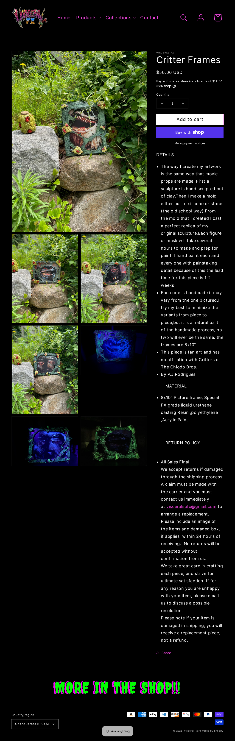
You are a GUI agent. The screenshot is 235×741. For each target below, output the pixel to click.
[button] (183, 17)
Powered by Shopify (211, 730)
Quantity (162, 94)
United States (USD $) (32, 724)
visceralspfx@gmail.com (191, 506)
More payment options (189, 143)
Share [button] (166, 653)
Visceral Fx (191, 730)
